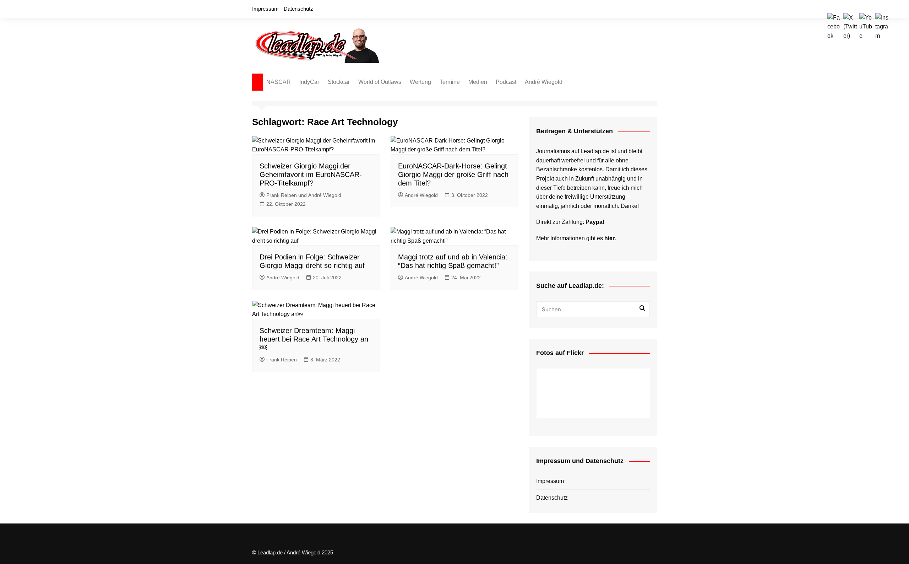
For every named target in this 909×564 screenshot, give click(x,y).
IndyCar (309, 82)
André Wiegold (543, 82)
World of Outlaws (379, 82)
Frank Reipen (281, 359)
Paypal (595, 222)
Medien (477, 82)
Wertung (420, 82)
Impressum (265, 9)
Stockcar (339, 82)
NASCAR (278, 82)
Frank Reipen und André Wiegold (303, 195)
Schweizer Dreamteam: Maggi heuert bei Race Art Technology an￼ (314, 339)
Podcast (506, 82)
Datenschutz (298, 9)
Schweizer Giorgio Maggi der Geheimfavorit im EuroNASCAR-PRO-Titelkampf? (311, 174)
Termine (450, 82)
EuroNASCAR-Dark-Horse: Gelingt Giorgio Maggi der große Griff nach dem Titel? (453, 174)
